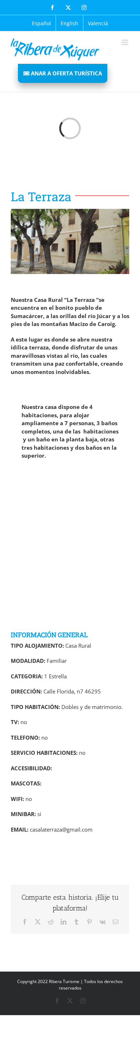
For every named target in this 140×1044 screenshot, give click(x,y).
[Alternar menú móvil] (125, 42)
